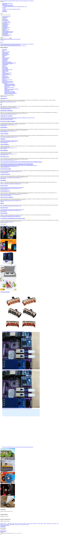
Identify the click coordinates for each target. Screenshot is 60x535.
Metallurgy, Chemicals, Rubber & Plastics (10, 93)
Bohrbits (2, 203)
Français (18, 523)
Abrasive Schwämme (4, 133)
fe (8, 9)
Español (21, 523)
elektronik (5, 88)
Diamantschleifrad (3, 213)
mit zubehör (9, 6)
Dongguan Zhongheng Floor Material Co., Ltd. (11, 166)
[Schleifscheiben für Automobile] (5, 117)
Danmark (1, 524)
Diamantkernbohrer (4, 207)
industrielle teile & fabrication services (8, 5)
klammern (10, 9)
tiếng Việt (27, 524)
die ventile (14, 6)
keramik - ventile (24, 6)
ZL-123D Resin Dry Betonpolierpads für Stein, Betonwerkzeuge (12, 218)
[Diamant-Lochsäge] (3, 187)
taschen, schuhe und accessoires (9, 87)
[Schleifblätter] (2, 140)
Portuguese (35, 523)
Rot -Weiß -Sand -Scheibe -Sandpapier (7, 121)
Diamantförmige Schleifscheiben (6, 110)
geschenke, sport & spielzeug (8, 89)
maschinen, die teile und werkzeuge (7, 4)
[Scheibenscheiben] (3, 125)
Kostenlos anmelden (17, 39)
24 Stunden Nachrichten (5, 291)
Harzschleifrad (3, 180)
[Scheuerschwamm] (3, 96)
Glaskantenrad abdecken (5, 174)
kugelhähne (6, 6)
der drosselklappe (18, 6)
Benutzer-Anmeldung (11, 39)
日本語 (13, 523)
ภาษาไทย (24, 523)
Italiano (42, 523)
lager (12, 6)
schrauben (18, 9)
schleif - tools (6, 9)
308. (1, 104)
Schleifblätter (2, 138)
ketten (13, 9)
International (9, 523)
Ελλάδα (45, 523)
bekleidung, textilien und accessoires (9, 85)
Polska (51, 523)
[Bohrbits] (2, 201)
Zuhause (1, 45)
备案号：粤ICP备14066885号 (17, 533)
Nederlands (48, 523)
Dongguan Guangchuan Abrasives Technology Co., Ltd (12, 171)
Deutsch (39, 523)
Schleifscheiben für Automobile (6, 115)
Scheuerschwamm (3, 98)
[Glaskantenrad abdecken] (4, 172)
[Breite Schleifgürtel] (3, 148)
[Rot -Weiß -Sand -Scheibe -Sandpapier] (6, 119)
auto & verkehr (6, 86)
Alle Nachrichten (2, 526)
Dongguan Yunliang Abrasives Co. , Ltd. (10, 114)
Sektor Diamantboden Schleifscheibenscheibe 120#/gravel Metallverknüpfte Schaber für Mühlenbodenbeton (21, 161)
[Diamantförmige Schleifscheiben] (5, 108)
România (16, 524)
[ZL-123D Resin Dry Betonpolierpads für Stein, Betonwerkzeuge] (10, 216)
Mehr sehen (4, 7)
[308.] (1, 102)
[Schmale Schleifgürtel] (4, 142)
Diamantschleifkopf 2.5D (5, 190)
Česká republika (12, 524)
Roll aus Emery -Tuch (4, 156)
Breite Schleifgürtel (4, 150)
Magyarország (23, 524)
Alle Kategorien (4, 10)
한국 (15, 523)
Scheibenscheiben (3, 127)
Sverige (19, 524)
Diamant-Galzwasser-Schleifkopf (6, 197)
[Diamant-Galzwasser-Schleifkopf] (5, 195)
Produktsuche (7, 525)
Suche (10, 38)
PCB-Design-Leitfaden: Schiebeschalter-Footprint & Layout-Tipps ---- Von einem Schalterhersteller (17, 408)
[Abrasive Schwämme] (3, 131)
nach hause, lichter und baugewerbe (9, 91)
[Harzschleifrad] (2, 178)
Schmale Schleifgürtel (4, 144)
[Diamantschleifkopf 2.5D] (4, 189)
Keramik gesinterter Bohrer (5, 168)
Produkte (5, 45)
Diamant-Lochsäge (4, 185)
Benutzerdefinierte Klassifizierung (7, 3)
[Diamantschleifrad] (3, 211)
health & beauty (6, 90)
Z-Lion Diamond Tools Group (9, 221)
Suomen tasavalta (6, 524)
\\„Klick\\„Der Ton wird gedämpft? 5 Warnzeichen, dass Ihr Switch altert (13, 331)
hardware (3, 8)
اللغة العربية (28, 523)
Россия (32, 523)
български (54, 523)
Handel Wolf (2, 523)
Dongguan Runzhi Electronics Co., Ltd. (10, 101)
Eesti (57, 523)
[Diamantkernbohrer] (3, 209)
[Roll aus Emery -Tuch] (4, 154)
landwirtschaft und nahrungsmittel (9, 84)
